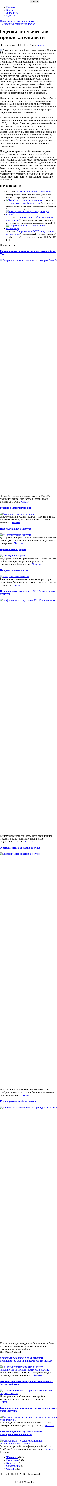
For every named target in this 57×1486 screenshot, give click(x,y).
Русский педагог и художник (16, 507)
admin (41, 45)
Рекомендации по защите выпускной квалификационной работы (21, 1433)
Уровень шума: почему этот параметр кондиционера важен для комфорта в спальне (26, 1359)
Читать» (25, 501)
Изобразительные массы (14, 570)
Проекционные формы (13, 549)
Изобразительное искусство (15, 528)
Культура (11, 15)
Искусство (12, 1460)
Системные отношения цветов (18, 23)
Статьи (10, 1468)
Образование (13, 1465)
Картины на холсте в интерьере (34, 191)
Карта (9, 10)
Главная (10, 7)
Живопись (12, 12)
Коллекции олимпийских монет (18, 1101)
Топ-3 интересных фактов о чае (23, 203)
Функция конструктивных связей (18, 21)
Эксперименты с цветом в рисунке (20, 847)
